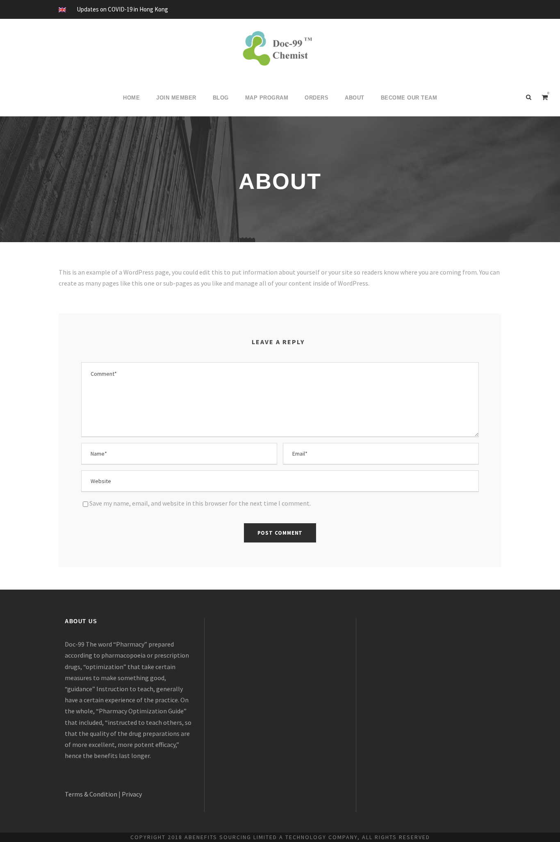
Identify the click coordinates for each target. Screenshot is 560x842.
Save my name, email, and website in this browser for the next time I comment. (200, 503)
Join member (176, 98)
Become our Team (409, 98)
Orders (316, 98)
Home (131, 98)
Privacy (132, 794)
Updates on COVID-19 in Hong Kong (122, 9)
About (354, 98)
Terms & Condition (91, 794)
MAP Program (267, 98)
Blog (221, 98)
